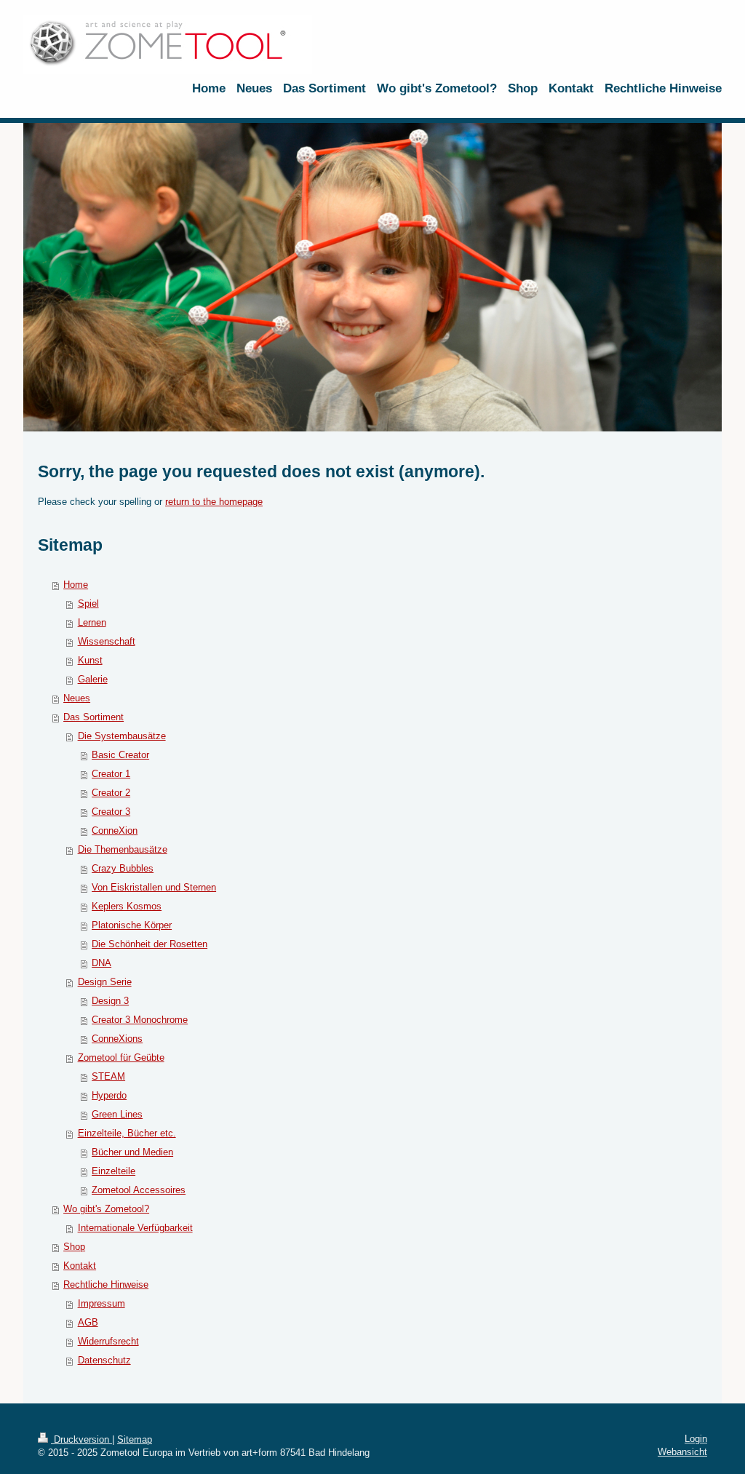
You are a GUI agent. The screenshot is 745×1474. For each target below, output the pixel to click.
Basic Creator (120, 754)
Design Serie (105, 981)
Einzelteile (113, 1171)
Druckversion (81, 1439)
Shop (74, 1246)
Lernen (92, 622)
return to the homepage (214, 501)
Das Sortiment (93, 717)
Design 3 (110, 1000)
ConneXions (117, 1038)
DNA (101, 962)
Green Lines (117, 1114)
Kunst (90, 660)
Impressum (101, 1303)
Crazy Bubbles (123, 868)
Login (696, 1438)
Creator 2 (111, 792)
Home (75, 584)
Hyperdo (109, 1095)
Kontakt (79, 1265)
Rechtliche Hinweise (105, 1284)
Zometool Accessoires (139, 1189)
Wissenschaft (106, 641)
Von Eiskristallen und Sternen (154, 887)
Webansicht (682, 1451)
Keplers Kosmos (127, 906)
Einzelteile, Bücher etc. (127, 1133)
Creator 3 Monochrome (140, 1019)
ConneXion (115, 830)
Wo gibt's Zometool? (106, 1208)
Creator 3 (111, 811)
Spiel (88, 603)
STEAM (108, 1076)
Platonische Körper (132, 925)
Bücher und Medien (132, 1152)
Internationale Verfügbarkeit (135, 1227)
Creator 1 (111, 773)
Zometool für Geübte (121, 1057)
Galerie (93, 679)
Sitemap (134, 1439)
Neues (76, 698)
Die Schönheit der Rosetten (149, 944)
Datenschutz (104, 1360)
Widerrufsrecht (108, 1341)
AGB (88, 1322)
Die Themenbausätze (122, 849)
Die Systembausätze (122, 735)
